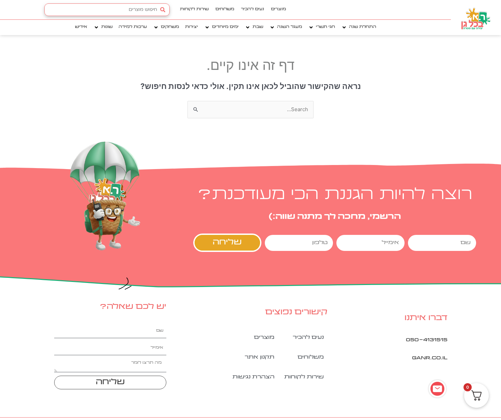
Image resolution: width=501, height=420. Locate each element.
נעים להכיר (252, 9)
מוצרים (278, 9)
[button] (358, 27)
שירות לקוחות (194, 9)
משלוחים (224, 9)
